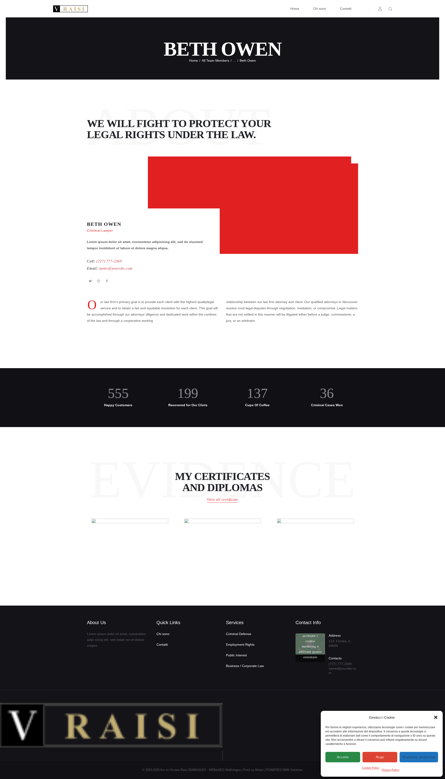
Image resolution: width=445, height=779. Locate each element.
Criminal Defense (238, 634)
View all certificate (222, 499)
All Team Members (215, 60)
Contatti (162, 644)
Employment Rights (240, 644)
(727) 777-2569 (340, 664)
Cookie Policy (370, 767)
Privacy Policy (390, 770)
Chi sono (162, 634)
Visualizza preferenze (419, 757)
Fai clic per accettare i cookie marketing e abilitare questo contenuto (310, 644)
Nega (380, 757)
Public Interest (236, 655)
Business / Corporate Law (245, 666)
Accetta (343, 757)
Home (193, 60)
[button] (435, 717)
